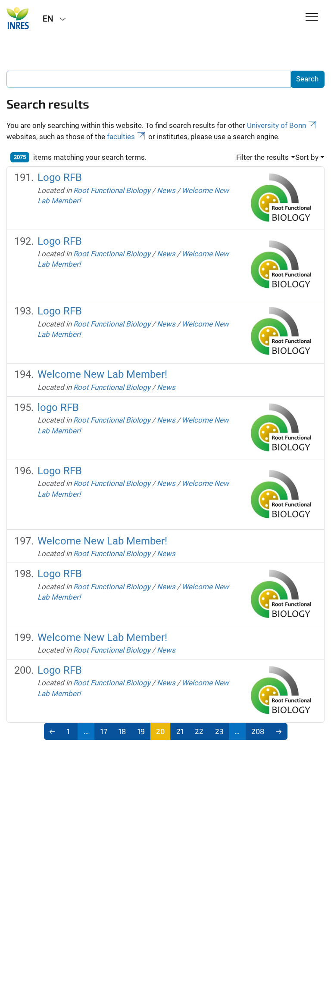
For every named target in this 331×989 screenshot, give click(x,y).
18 (122, 731)
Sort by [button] (307, 157)
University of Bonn (276, 125)
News (166, 190)
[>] (278, 731)
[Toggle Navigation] (312, 17)
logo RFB (58, 407)
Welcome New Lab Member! (102, 374)
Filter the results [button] (262, 157)
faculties (121, 136)
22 (199, 731)
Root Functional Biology (111, 190)
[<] (53, 731)
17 (103, 731)
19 (141, 731)
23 (219, 731)
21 (180, 731)
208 (257, 731)
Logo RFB (59, 177)
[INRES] (18, 18)
